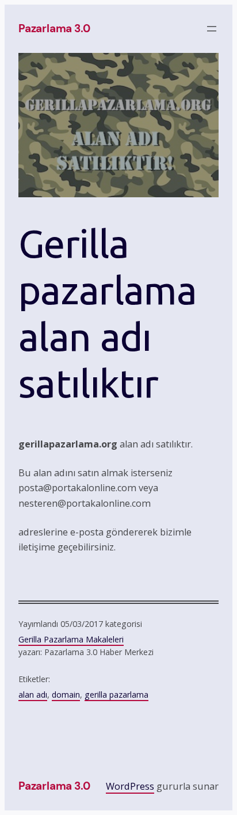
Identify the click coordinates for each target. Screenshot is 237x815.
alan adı (32, 694)
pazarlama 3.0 (54, 28)
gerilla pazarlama (116, 694)
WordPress (130, 786)
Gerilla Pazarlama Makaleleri (71, 639)
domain (66, 694)
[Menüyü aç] (212, 29)
